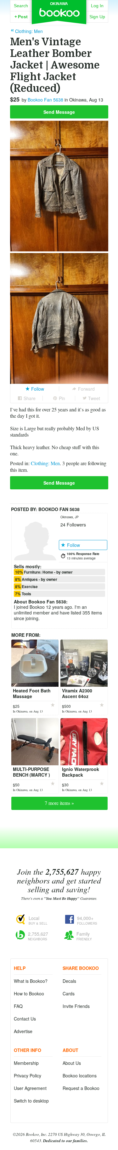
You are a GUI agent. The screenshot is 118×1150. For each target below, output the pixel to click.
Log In (97, 5)
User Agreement (30, 1088)
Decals (69, 981)
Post (21, 16)
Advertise (23, 1031)
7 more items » (59, 803)
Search (21, 5)
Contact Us (25, 1018)
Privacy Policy (27, 1075)
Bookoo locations (80, 1075)
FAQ (18, 1006)
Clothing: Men (45, 463)
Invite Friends (76, 1006)
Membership (26, 1063)
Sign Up (97, 16)
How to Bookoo (29, 993)
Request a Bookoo (81, 1088)
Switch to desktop (31, 1101)
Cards (69, 993)
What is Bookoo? (31, 981)
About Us (72, 1063)
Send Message (59, 112)
